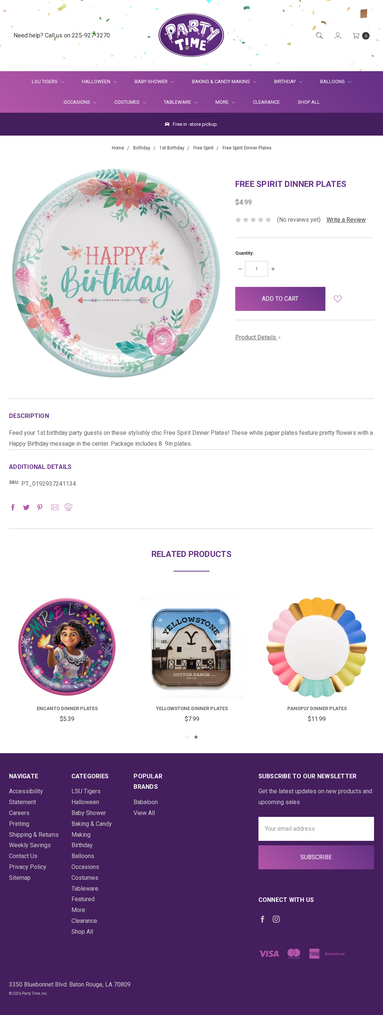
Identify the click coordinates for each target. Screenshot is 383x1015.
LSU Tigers (45, 81)
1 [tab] (187, 737)
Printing (19, 823)
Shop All (309, 102)
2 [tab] (195, 737)
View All (144, 812)
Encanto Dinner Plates (317, 708)
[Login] (337, 35)
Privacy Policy (27, 866)
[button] (337, 299)
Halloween (96, 81)
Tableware (178, 102)
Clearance (266, 102)
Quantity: (244, 253)
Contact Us (23, 856)
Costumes (127, 102)
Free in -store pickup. (195, 124)
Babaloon (146, 802)
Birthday (285, 81)
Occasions (77, 102)
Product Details (256, 337)
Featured (83, 899)
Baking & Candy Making (221, 81)
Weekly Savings (30, 845)
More (217, 102)
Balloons (333, 81)
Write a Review (346, 219)
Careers (19, 812)
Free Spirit (192, 708)
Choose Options (198, 684)
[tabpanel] (66, 661)
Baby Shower (152, 81)
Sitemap (20, 877)
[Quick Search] (318, 35)
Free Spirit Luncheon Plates (67, 708)
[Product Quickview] (66, 652)
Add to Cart (67, 680)
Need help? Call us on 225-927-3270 (61, 35)
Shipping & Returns (34, 834)
